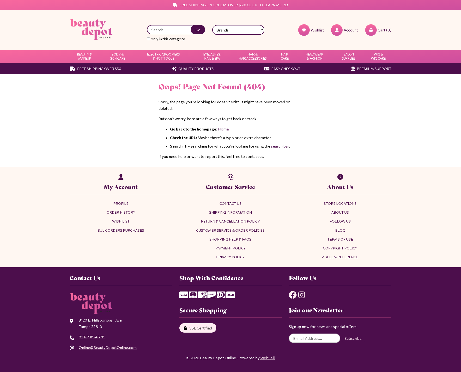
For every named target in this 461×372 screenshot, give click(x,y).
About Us (340, 212)
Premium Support (373, 68)
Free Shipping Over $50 (98, 68)
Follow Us (340, 221)
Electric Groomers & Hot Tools (163, 56)
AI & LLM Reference (340, 257)
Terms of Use (340, 239)
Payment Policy (230, 248)
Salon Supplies (348, 56)
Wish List (121, 221)
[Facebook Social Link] (293, 295)
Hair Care (285, 56)
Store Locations (340, 203)
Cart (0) (384, 30)
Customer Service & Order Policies (230, 230)
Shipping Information (230, 212)
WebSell (267, 357)
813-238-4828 (91, 337)
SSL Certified (200, 328)
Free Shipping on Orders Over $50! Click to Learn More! (233, 5)
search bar (280, 146)
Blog (340, 230)
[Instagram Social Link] (301, 295)
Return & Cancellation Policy (230, 221)
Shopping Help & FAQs (230, 239)
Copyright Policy (340, 248)
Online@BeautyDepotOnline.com (108, 347)
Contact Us (230, 203)
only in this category (167, 39)
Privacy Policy (230, 257)
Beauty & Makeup (84, 56)
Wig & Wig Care (378, 56)
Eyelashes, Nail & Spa (212, 56)
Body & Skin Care (117, 56)
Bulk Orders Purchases (120, 230)
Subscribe (353, 338)
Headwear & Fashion (314, 56)
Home (223, 129)
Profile (120, 203)
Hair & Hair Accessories (253, 56)
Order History (121, 212)
